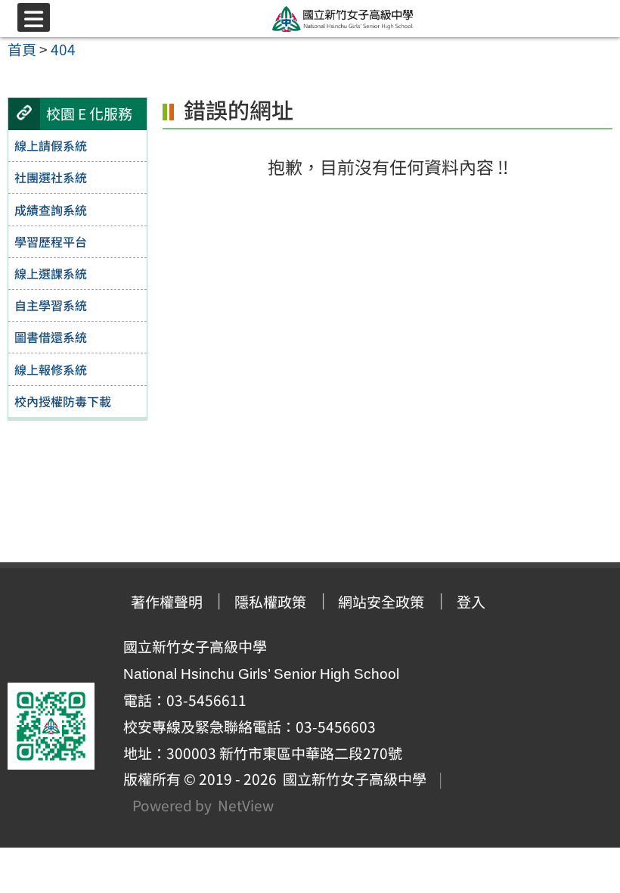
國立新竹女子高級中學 (351, 778)
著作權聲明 (167, 601)
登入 (471, 601)
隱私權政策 (270, 601)
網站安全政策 (381, 601)
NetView (246, 805)
